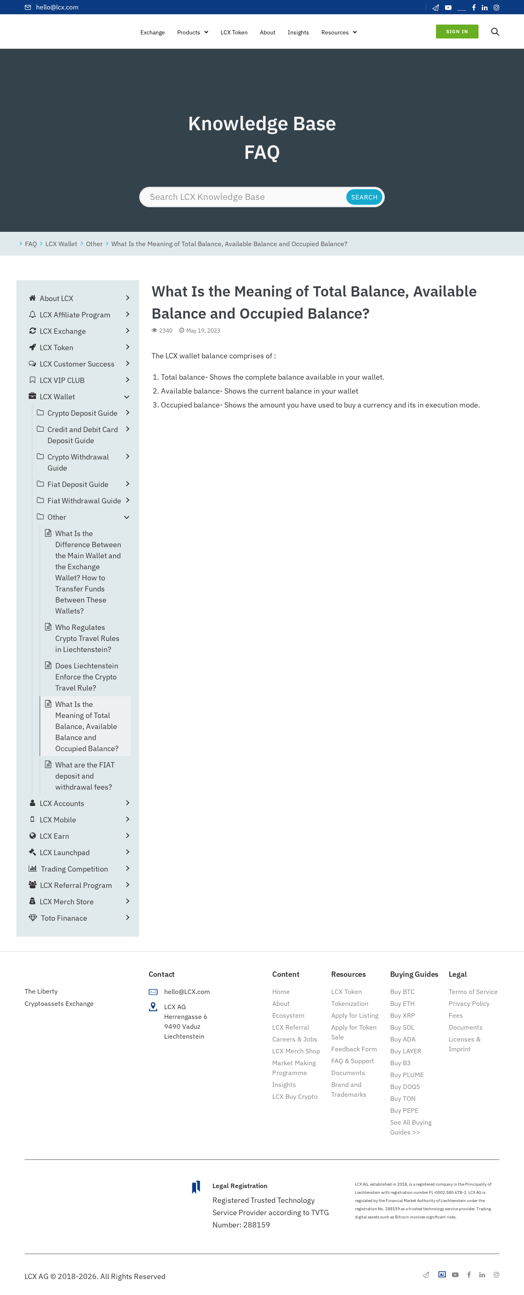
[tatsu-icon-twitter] (462, 7)
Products (188, 32)
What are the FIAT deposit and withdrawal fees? (85, 776)
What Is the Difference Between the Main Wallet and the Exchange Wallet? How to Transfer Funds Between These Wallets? (88, 572)
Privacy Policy (469, 1003)
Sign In (457, 31)
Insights (298, 32)
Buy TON (403, 1098)
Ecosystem (288, 1015)
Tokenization (349, 1003)
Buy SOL (402, 1027)
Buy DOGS (405, 1086)
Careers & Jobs (294, 1039)
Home (281, 991)
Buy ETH (402, 1003)
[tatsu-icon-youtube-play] (448, 7)
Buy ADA (403, 1039)
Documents (348, 1073)
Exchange (152, 32)
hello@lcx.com (57, 7)
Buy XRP (402, 1015)
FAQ (31, 243)
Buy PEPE (404, 1110)
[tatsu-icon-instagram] (496, 7)
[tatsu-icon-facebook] (474, 7)
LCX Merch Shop (296, 1051)
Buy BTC (402, 991)
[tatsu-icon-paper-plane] (435, 7)
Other (94, 243)
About (268, 32)
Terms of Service (473, 991)
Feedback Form (354, 1049)
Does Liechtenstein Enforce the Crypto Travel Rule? (86, 677)
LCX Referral (290, 1027)
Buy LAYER (405, 1051)
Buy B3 (400, 1063)
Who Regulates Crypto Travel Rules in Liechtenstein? (87, 638)
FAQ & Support (352, 1061)
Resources (335, 32)
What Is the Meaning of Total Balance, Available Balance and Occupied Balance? (229, 243)
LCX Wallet (61, 243)
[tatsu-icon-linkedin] (485, 7)
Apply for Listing (354, 1015)
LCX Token (234, 32)
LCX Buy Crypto (295, 1096)
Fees (456, 1015)
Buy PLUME (407, 1075)
